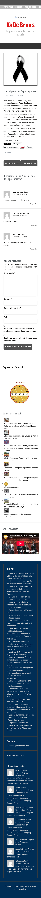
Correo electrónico (12, 308)
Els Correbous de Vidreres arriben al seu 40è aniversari (20, 459)
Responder (33, 204)
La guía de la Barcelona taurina (24, 842)
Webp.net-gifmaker (11, 487)
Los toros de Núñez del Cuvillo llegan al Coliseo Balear (20, 653)
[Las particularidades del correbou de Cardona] (6, 510)
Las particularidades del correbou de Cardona (18, 515)
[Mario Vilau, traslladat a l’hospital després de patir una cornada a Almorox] (6, 473)
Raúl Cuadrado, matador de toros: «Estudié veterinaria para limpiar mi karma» (20, 867)
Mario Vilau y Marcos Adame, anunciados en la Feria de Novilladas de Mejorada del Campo (21, 448)
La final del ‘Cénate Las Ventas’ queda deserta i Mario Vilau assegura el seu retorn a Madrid (19, 692)
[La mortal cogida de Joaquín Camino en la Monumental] (6, 490)
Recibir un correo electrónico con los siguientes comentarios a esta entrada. (20, 329)
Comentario (9, 273)
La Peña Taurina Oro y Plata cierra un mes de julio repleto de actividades (20, 623)
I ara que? (29, 163)
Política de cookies (16, 755)
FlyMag (33, 886)
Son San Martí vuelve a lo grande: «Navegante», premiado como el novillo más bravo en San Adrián (20, 645)
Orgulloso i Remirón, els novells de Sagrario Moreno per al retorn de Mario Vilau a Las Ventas (19, 726)
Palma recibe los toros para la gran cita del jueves (20, 668)
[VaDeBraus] (20, 18)
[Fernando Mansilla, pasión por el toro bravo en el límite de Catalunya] (6, 500)
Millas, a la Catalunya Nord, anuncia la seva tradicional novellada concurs (19, 683)
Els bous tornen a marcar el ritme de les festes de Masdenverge (19, 675)
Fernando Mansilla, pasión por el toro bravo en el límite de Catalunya (21, 505)
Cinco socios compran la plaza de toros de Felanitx (21, 469)
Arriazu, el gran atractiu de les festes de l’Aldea (20, 616)
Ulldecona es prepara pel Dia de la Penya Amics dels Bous (21, 437)
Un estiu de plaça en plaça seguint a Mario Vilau (18, 700)
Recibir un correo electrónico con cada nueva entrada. (20, 339)
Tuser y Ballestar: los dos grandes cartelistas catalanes (19, 854)
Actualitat (8, 152)
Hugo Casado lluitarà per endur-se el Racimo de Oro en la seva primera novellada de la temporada (20, 708)
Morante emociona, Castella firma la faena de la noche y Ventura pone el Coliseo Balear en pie (19, 661)
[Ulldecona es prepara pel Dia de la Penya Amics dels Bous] (6, 432)
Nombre (8, 299)
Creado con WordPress (14, 886)
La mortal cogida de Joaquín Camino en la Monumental (21, 495)
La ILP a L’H (11, 163)
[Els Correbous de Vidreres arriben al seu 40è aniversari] (6, 454)
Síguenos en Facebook (13, 367)
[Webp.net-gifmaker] (6, 483)
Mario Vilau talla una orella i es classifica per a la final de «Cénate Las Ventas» (20, 717)
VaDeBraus (20, 24)
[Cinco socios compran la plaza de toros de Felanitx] (6, 464)
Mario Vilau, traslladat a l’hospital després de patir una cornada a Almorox (22, 7)
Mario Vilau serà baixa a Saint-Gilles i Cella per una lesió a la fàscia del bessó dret (20, 426)
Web (5, 317)
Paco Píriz (20, 95)
